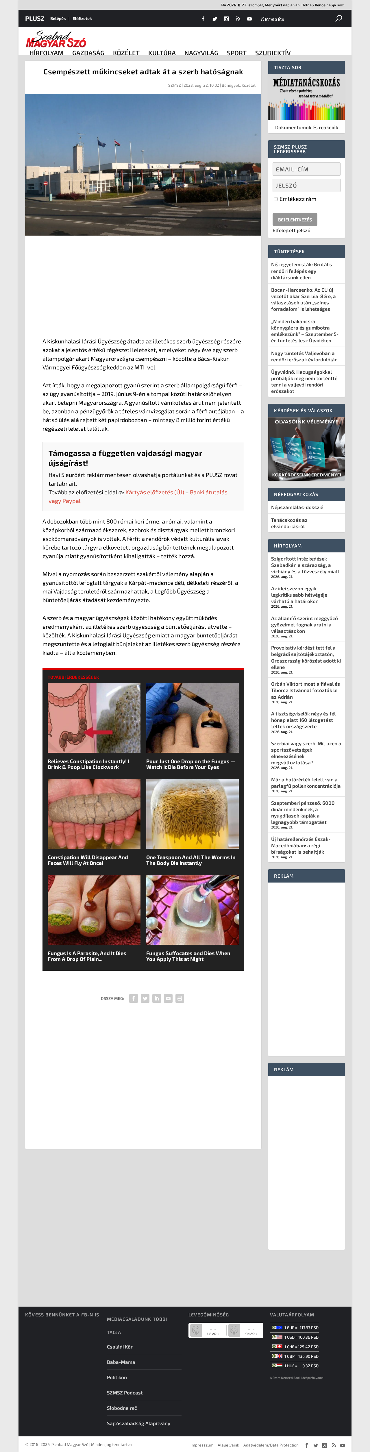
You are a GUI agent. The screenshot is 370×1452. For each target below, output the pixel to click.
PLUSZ (35, 18)
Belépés (58, 18)
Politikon (117, 1377)
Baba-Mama (121, 1362)
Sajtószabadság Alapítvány (138, 1423)
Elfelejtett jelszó (291, 230)
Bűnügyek (231, 85)
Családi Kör (120, 1346)
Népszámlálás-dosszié (297, 507)
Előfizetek (82, 18)
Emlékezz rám (297, 198)
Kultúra (162, 52)
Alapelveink (228, 1444)
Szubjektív (273, 52)
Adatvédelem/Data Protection (271, 1444)
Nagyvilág (201, 52)
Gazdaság (88, 52)
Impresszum (201, 1444)
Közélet (126, 52)
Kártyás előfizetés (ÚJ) (154, 492)
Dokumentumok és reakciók (306, 127)
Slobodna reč (122, 1408)
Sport (237, 52)
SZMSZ (174, 85)
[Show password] (331, 185)
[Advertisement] (143, 287)
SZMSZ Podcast (125, 1392)
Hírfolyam (46, 52)
